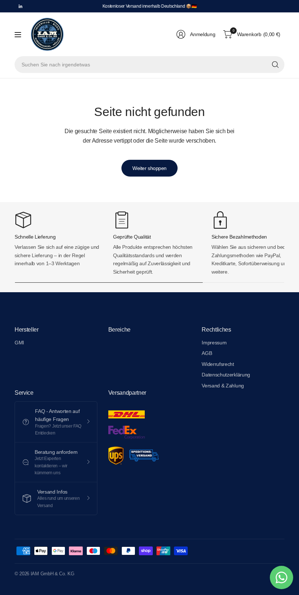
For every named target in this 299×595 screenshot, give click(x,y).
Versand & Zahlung (223, 386)
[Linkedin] (20, 6)
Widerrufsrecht (218, 364)
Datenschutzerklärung (226, 375)
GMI (19, 342)
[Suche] (275, 64)
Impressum (214, 342)
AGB (207, 353)
